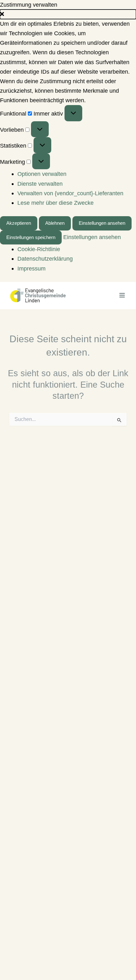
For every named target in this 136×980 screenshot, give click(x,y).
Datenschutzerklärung (45, 258)
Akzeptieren (18, 223)
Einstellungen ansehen (102, 223)
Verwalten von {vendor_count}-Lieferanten (70, 193)
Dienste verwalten (40, 183)
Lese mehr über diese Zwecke (55, 202)
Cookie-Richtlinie (38, 249)
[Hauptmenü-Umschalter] (122, 295)
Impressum (31, 268)
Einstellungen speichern (30, 237)
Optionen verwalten (41, 173)
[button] (68, 14)
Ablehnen (55, 223)
